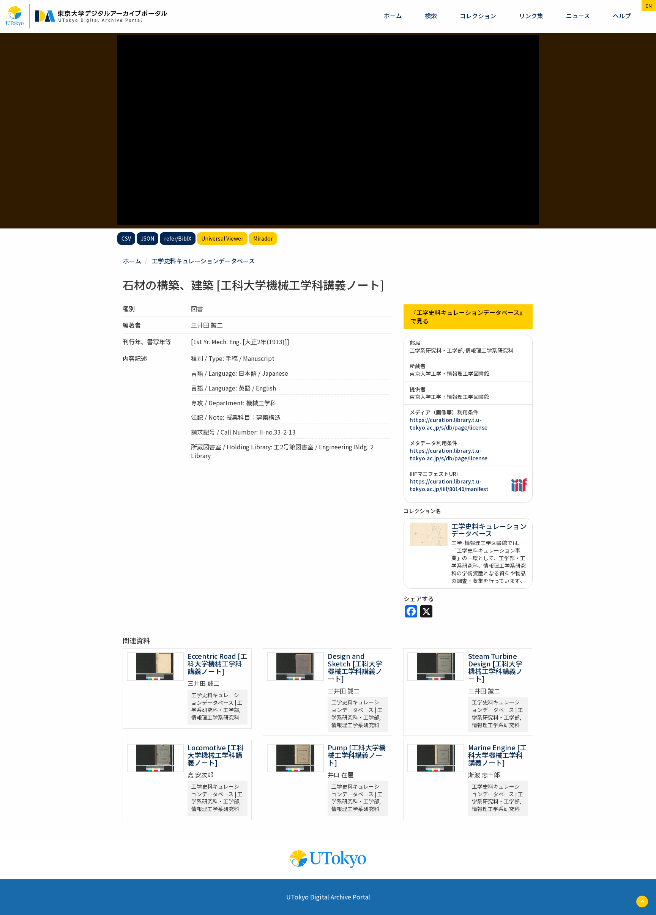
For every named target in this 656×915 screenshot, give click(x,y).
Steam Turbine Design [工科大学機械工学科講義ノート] (495, 667)
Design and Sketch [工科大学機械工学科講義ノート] (355, 667)
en (648, 5)
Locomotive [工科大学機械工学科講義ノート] (216, 754)
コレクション (478, 15)
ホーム (393, 15)
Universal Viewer (222, 238)
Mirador (263, 238)
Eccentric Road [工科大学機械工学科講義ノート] (217, 663)
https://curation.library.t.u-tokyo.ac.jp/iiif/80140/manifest (449, 485)
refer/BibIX (177, 238)
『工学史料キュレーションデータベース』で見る (467, 317)
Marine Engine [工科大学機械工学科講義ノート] (497, 754)
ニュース (578, 15)
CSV (126, 238)
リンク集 (531, 15)
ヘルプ (622, 15)
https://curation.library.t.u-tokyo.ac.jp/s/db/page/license (448, 423)
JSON (147, 238)
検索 (431, 15)
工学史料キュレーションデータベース (203, 260)
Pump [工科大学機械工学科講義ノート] (357, 754)
